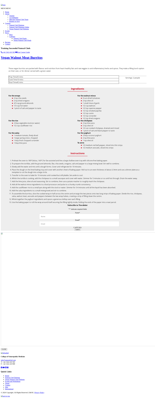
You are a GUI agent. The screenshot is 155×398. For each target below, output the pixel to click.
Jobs (6, 387)
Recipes (7, 42)
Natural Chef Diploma (16, 25)
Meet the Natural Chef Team (18, 19)
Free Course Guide (23, 52)
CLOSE (4, 349)
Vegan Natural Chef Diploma (19, 29)
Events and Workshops (12, 381)
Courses (7, 23)
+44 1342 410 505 (9, 52)
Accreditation (13, 18)
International (9, 389)
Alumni (11, 16)
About (7, 14)
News (7, 33)
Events (7, 31)
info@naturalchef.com (8, 360)
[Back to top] (5, 396)
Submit (77, 229)
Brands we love (14, 21)
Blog (11, 35)
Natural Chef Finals (20, 38)
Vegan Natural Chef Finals (22, 40)
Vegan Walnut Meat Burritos (21, 57)
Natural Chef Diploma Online (19, 27)
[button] (6, 8)
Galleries (12, 36)
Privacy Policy (39, 392)
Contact (7, 44)
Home (7, 12)
